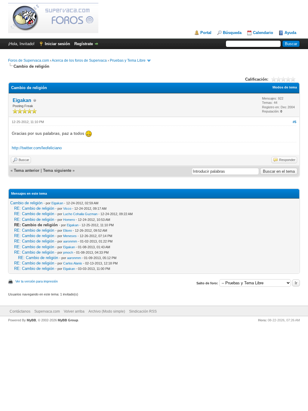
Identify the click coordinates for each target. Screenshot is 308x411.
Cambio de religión (26, 203)
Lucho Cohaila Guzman (80, 214)
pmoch (68, 252)
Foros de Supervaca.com (28, 60)
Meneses (70, 236)
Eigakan (22, 100)
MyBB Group (68, 320)
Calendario (263, 32)
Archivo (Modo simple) (106, 311)
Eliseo (67, 230)
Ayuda (290, 32)
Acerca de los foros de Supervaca (79, 60)
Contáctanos (20, 311)
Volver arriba (74, 311)
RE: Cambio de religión (34, 208)
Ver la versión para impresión (36, 281)
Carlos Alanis (72, 263)
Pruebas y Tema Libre (128, 60)
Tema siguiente (57, 170)
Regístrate (83, 44)
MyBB (31, 320)
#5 (294, 122)
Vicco (67, 208)
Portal (205, 32)
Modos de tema (285, 87)
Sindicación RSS (143, 311)
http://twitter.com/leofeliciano (37, 148)
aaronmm (70, 241)
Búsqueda (232, 32)
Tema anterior (26, 170)
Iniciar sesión (57, 44)
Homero (69, 219)
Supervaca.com (47, 311)
